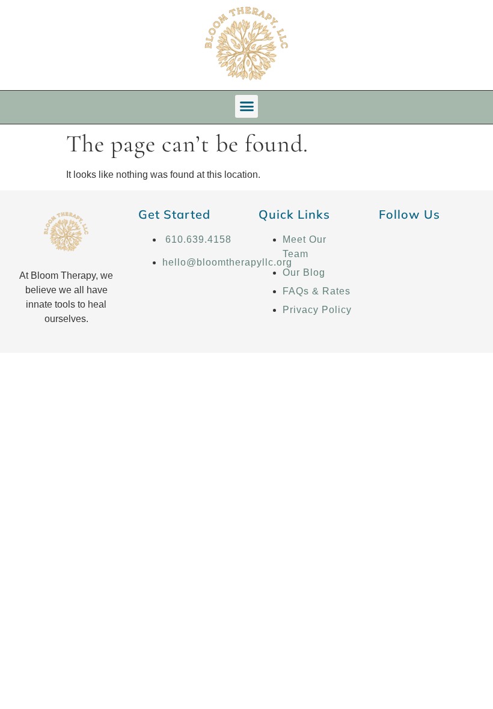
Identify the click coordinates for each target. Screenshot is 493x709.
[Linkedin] (456, 247)
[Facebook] (393, 247)
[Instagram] (425, 247)
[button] (246, 106)
